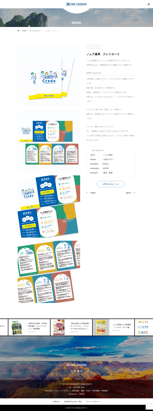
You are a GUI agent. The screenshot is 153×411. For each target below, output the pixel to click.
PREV (93, 193)
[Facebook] (75, 371)
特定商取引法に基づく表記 (73, 401)
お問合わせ (56, 401)
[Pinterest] (78, 371)
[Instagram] (72, 371)
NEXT (128, 193)
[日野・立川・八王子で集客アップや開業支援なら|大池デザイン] (76, 4)
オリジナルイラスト (94, 46)
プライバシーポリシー (93, 401)
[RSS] (81, 371)
